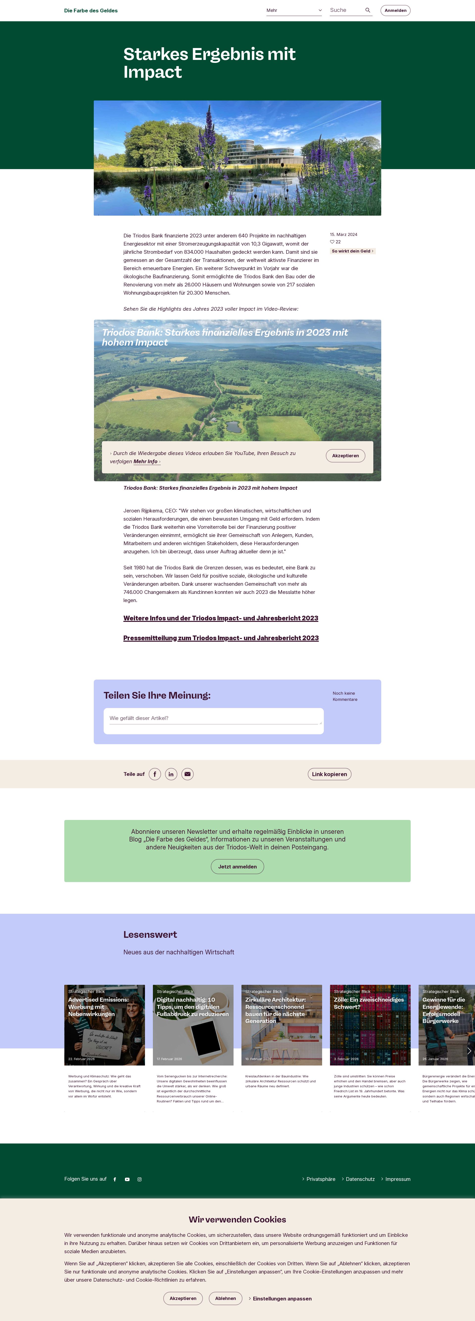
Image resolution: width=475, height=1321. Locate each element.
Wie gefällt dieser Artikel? (139, 718)
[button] (469, 1050)
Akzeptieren (183, 1298)
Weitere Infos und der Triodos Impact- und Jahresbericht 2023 (220, 618)
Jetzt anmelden (237, 867)
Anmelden (396, 10)
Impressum (398, 1179)
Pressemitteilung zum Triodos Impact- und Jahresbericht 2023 (221, 638)
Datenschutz (360, 1179)
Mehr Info (146, 461)
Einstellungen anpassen (282, 1299)
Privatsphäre (321, 1179)
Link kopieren (329, 774)
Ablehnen (225, 1298)
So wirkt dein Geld (351, 251)
